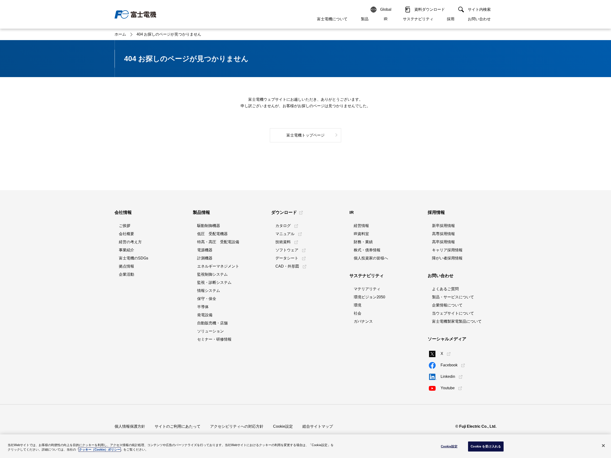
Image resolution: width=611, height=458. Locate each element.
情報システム (208, 291)
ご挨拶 (124, 226)
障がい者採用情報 (447, 258)
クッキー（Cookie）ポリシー (99, 449)
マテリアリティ (367, 289)
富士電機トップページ (305, 135)
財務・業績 (363, 242)
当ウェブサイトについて (453, 313)
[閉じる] (603, 445)
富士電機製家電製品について (457, 321)
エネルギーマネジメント (218, 266)
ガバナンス (363, 321)
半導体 (203, 307)
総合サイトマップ (317, 426)
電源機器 (204, 250)
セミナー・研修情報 (214, 339)
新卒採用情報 (443, 226)
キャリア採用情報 (447, 250)
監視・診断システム (214, 282)
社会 (357, 313)
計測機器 (204, 258)
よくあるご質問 (445, 289)
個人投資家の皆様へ (371, 258)
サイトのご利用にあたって (177, 426)
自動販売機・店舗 (212, 323)
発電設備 (204, 315)
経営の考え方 (130, 242)
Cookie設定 (283, 426)
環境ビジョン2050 (369, 297)
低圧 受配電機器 (212, 234)
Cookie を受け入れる (486, 446)
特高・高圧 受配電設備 (218, 242)
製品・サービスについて (453, 297)
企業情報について (447, 305)
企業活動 (126, 274)
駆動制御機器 (208, 226)
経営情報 (361, 226)
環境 (357, 305)
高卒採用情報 (443, 242)
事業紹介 (126, 250)
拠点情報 (126, 266)
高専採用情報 (443, 234)
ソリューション (210, 331)
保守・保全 (206, 299)
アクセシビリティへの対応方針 (236, 426)
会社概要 (126, 234)
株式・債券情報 (367, 250)
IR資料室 (361, 234)
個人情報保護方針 (130, 426)
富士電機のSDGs (133, 258)
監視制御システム (212, 274)
